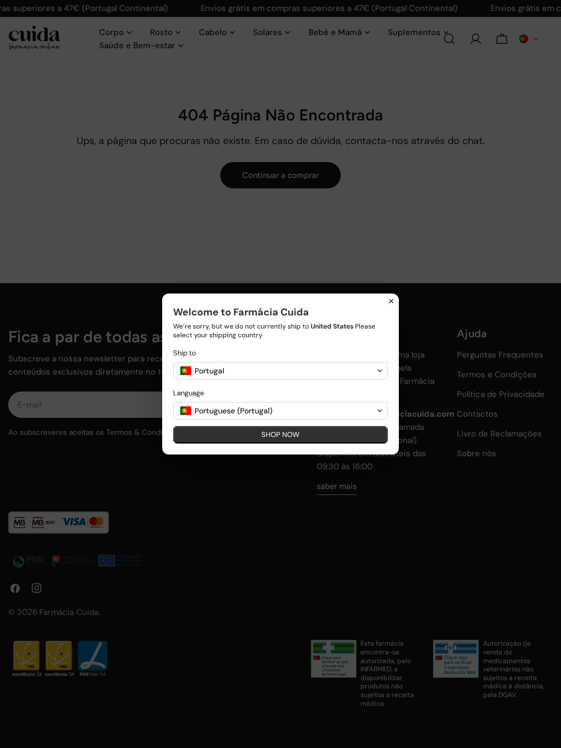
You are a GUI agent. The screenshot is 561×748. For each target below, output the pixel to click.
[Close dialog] (391, 301)
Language (188, 393)
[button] (280, 370)
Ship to (184, 353)
